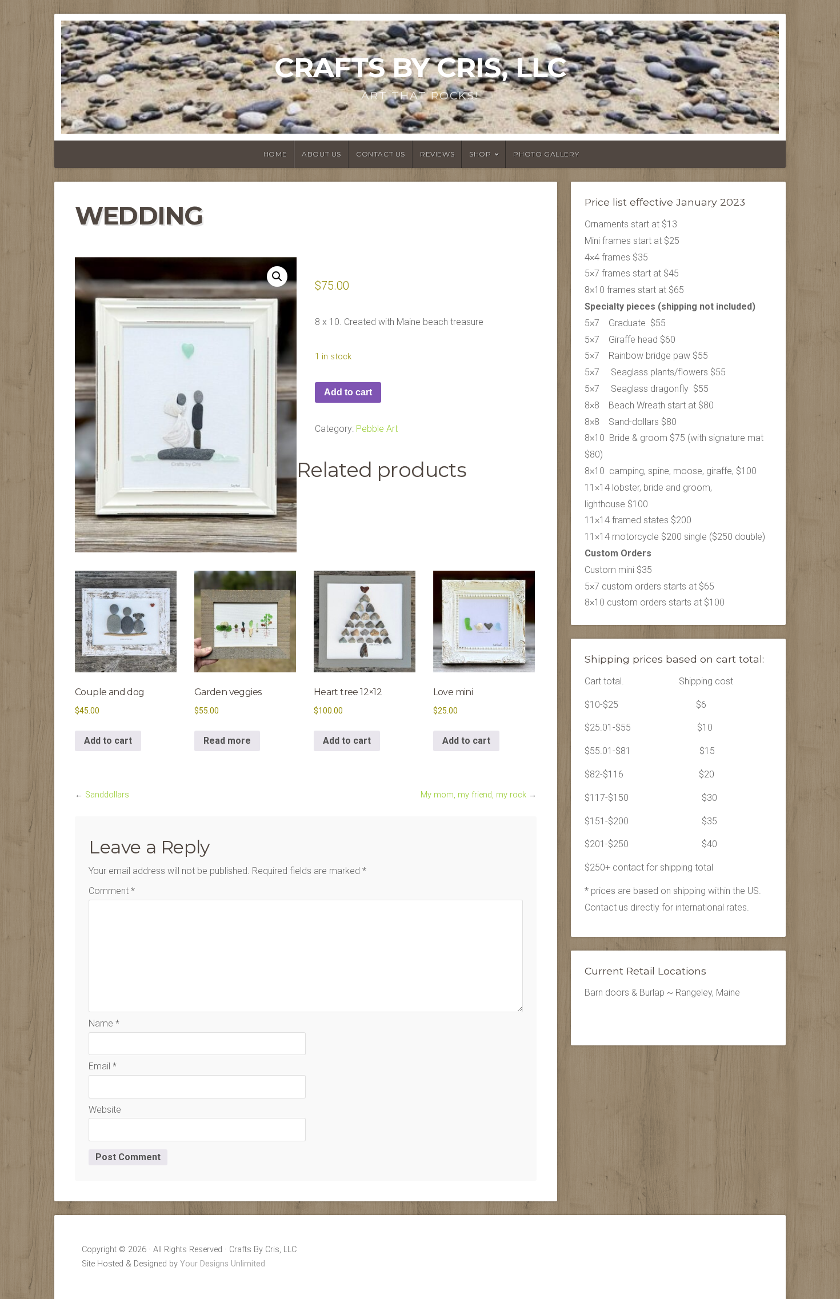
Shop (480, 154)
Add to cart (348, 392)
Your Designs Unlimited (222, 1264)
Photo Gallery (546, 154)
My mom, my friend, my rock (473, 795)
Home (275, 154)
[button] (277, 276)
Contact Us (380, 154)
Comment (112, 890)
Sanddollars (107, 795)
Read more (227, 740)
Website (105, 1109)
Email (103, 1066)
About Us (321, 154)
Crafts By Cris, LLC (420, 67)
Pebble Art (377, 428)
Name (104, 1023)
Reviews (437, 154)
